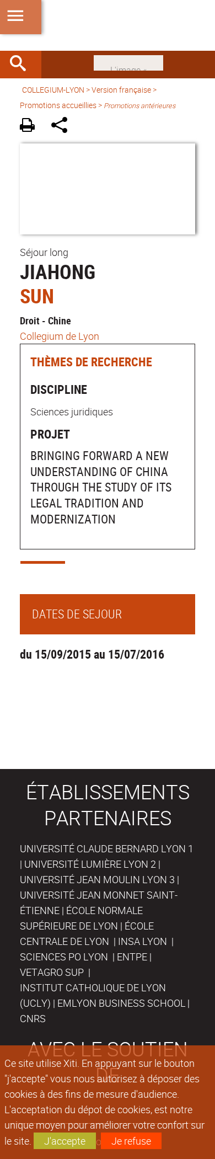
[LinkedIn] (128, 61)
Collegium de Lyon (59, 336)
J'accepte (64, 1140)
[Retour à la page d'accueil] (107, 25)
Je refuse (131, 1140)
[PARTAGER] (63, 126)
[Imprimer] (31, 126)
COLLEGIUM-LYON (53, 89)
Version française (121, 89)
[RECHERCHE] (22, 64)
